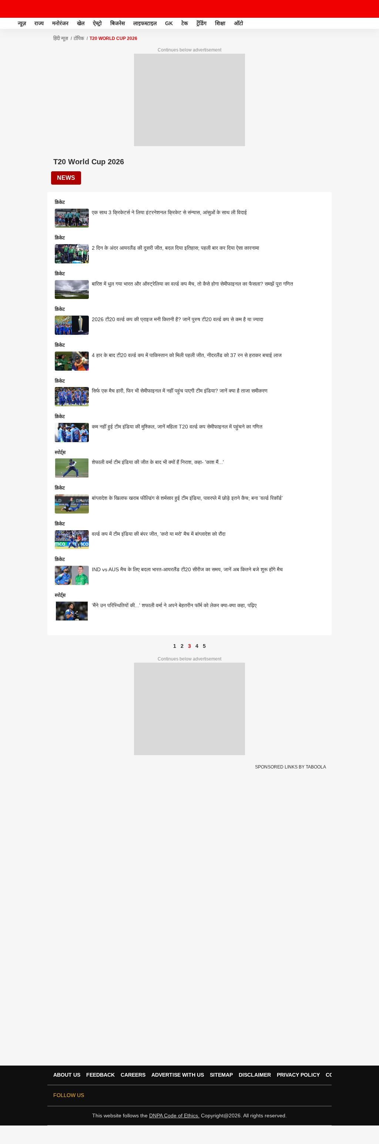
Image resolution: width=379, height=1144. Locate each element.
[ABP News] (8, 23)
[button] (372, 22)
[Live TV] (356, 8)
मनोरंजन (60, 23)
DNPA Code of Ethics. (174, 1115)
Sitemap (221, 1075)
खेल (80, 23)
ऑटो (238, 23)
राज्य (39, 23)
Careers (133, 1075)
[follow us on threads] (269, 1095)
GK (169, 23)
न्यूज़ (22, 23)
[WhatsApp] (368, 8)
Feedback (100, 1075)
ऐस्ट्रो (97, 23)
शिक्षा (220, 23)
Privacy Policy (298, 1075)
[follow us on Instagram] (290, 1095)
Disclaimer (255, 1075)
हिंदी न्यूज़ (60, 38)
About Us (66, 1075)
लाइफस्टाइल (145, 23)
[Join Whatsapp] (321, 1095)
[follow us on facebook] (259, 1095)
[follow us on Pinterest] (300, 1095)
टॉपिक (79, 38)
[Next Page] (211, 646)
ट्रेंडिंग (202, 23)
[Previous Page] (167, 646)
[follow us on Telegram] (310, 1095)
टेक (184, 23)
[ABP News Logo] (25, 8)
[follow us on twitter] (248, 1095)
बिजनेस (117, 23)
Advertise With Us (177, 1075)
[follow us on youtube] (279, 1095)
